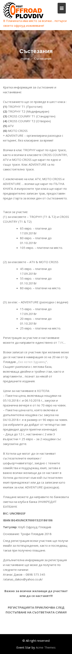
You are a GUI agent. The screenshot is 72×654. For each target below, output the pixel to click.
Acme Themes (46, 647)
